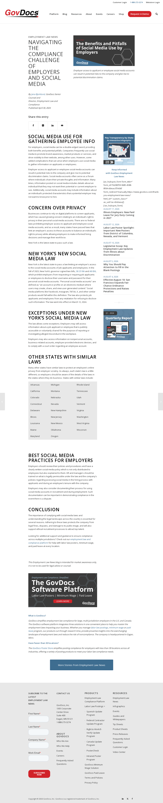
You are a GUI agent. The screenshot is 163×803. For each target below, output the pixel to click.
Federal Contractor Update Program (96, 722)
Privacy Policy (91, 782)
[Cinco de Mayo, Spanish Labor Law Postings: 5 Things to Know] (160, 401)
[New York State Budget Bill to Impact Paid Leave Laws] (2, 401)
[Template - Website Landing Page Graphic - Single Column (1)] (119, 339)
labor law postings (99, 627)
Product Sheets (120, 729)
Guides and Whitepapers (119, 718)
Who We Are (62, 741)
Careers (60, 755)
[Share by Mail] (62, 126)
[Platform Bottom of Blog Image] (62, 606)
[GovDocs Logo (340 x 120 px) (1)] (29, 14)
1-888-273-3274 (64, 722)
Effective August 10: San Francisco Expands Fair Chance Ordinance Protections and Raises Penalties (116, 285)
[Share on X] (43, 126)
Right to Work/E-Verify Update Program (94, 733)
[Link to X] (127, 798)
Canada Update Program (94, 743)
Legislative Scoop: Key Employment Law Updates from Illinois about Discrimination (118, 250)
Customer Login (120, 2)
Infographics (119, 706)
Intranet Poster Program (94, 758)
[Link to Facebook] (132, 798)
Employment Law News (121, 700)
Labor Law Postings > (95, 706)
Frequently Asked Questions (65, 762)
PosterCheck (93, 750)
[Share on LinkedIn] (52, 126)
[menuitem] (120, 2)
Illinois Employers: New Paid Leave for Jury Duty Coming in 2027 (118, 215)
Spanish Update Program (94, 713)
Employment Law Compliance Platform (95, 700)
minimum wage (116, 627)
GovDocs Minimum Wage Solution (94, 766)
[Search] (156, 14)
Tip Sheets (118, 724)
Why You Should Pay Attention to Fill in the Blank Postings (115, 267)
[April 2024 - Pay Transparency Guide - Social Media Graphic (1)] (119, 164)
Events (60, 750)
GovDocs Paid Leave (95, 772)
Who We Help (63, 746)
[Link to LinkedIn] (122, 798)
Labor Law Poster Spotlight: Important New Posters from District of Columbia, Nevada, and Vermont (118, 232)
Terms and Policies (94, 777)
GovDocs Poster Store (42, 648)
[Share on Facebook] (33, 126)
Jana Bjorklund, (38, 94)
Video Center (119, 752)
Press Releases (120, 734)
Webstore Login (153, 2)
